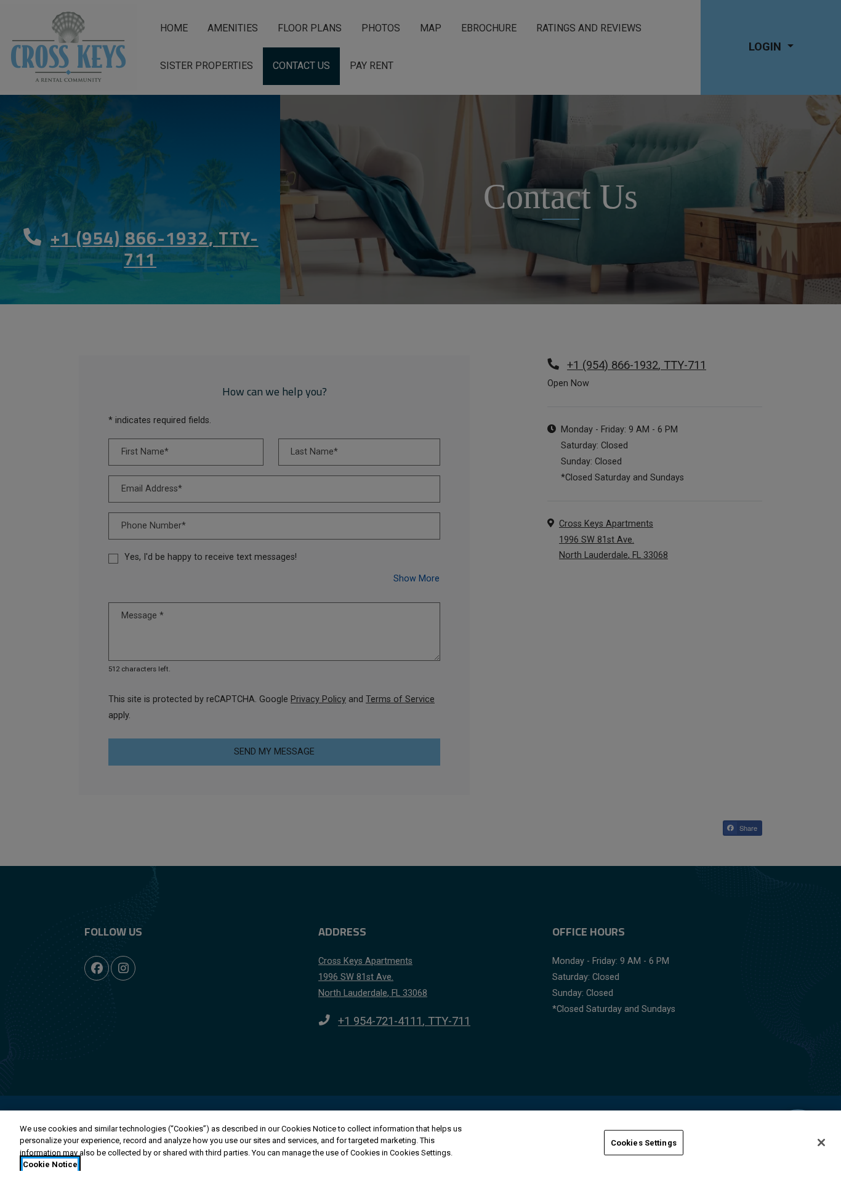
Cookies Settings (644, 1142)
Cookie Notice (50, 1164)
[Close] (821, 1142)
